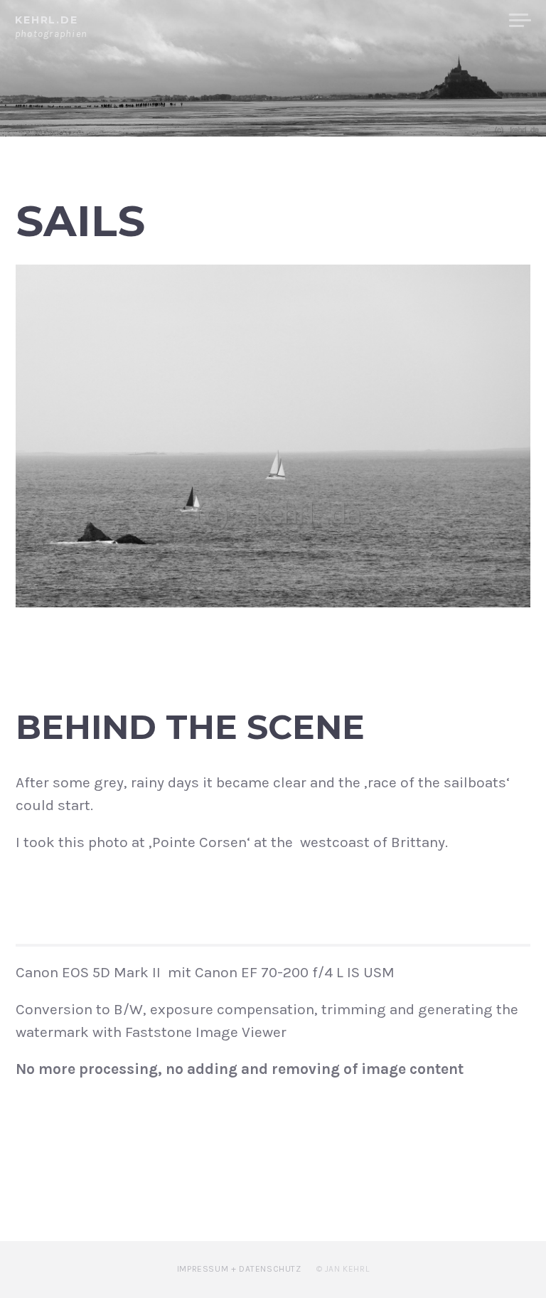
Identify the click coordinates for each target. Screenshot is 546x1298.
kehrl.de (46, 20)
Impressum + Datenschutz (239, 1269)
